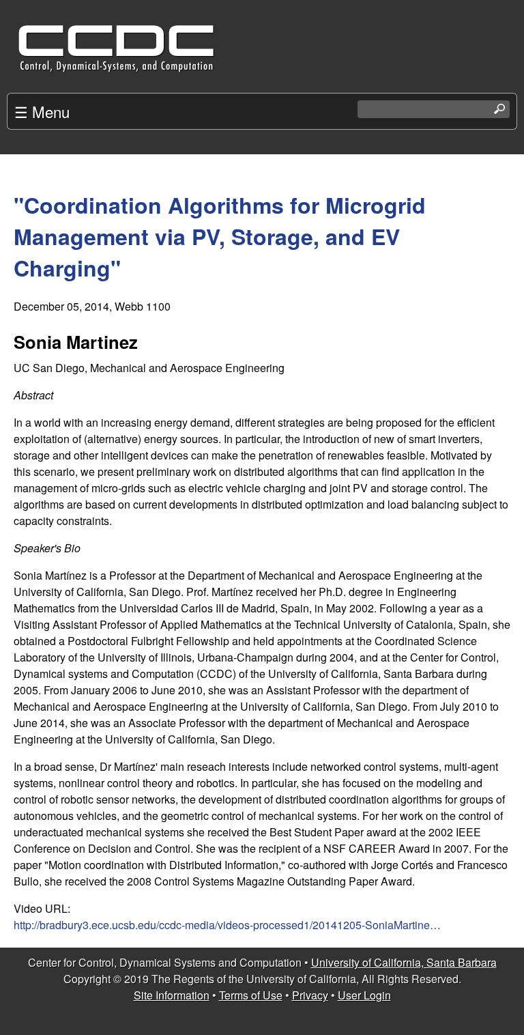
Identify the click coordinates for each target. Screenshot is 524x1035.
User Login (364, 995)
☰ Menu (42, 111)
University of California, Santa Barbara (404, 962)
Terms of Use (250, 995)
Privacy (310, 995)
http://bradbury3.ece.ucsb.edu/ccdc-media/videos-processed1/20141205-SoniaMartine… (227, 925)
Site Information (171, 995)
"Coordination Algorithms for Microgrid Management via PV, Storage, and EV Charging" (220, 236)
